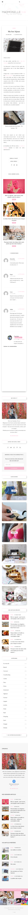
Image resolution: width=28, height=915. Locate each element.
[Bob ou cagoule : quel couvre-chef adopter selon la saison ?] (14, 186)
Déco (4, 682)
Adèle (11, 309)
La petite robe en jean (16, 878)
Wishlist (5, 727)
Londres (5, 705)
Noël (4, 712)
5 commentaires (18, 34)
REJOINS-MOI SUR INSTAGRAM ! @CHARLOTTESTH (14, 889)
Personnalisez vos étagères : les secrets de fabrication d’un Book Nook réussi (18, 626)
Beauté (5, 667)
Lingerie (5, 701)
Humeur (5, 697)
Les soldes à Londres (16, 849)
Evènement (6, 690)
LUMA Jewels (13, 161)
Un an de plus (14, 857)
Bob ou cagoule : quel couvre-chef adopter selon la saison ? (18, 617)
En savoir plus (14, 435)
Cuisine (12, 630)
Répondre (21, 258)
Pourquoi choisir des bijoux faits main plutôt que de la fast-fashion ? (18, 650)
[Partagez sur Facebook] (11, 165)
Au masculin (6, 663)
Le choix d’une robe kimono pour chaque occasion (17, 642)
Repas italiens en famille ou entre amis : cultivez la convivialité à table (17, 634)
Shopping (5, 716)
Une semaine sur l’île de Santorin (16, 872)
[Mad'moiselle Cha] (14, 12)
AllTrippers (14, 785)
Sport (4, 720)
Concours (5, 671)
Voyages (5, 724)
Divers (4, 686)
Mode (14, 28)
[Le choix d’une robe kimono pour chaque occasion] (14, 209)
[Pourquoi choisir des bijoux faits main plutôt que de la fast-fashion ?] (14, 233)
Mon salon (13, 864)
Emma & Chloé (9, 75)
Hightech (5, 693)
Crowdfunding (6, 674)
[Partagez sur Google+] (17, 165)
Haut (14, 912)
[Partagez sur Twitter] (14, 165)
